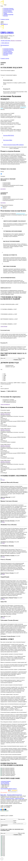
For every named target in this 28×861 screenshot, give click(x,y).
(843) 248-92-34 (4, 24)
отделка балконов (5, 782)
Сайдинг (4, 207)
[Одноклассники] (2, 809)
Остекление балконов (8, 8)
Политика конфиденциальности (14, 794)
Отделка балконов (7, 10)
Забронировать (4, 825)
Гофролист (4, 206)
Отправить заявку (17, 359)
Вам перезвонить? (5, 45)
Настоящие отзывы (7, 53)
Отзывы (5, 13)
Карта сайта (3, 794)
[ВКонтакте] (1, 809)
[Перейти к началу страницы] (2, 859)
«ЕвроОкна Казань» (20, 213)
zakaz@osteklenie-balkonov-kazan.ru (9, 788)
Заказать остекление (8, 12)
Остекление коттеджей (8, 9)
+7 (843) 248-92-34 (5, 42)
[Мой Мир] (4, 809)
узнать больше (4, 326)
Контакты (5, 15)
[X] (5, 809)
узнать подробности (5, 404)
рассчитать (3, 188)
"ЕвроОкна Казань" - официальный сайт (14, 798)
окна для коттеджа (5, 783)
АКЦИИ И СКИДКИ (8, 14)
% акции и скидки (5, 19)
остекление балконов (6, 781)
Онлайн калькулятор (6, 40)
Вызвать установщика (16, 40)
